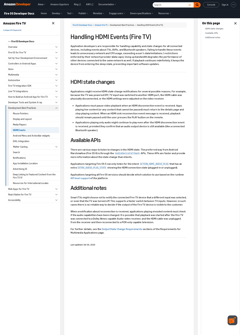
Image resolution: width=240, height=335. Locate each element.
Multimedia (13, 74)
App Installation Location (25, 163)
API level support (80, 178)
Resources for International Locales (30, 183)
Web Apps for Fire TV (18, 189)
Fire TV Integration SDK (19, 85)
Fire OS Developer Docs (19, 13)
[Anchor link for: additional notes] (109, 187)
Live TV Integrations (18, 91)
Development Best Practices (22, 108)
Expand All (17, 30)
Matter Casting (20, 146)
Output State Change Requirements (122, 229)
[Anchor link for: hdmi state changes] (117, 81)
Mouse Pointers (20, 113)
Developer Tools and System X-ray (25, 102)
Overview (12, 47)
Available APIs (211, 33)
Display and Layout (22, 119)
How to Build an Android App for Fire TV (28, 96)
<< (21, 41)
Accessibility (14, 200)
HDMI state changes (214, 28)
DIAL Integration (21, 141)
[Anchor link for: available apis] (103, 139)
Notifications (19, 157)
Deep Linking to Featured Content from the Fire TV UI (34, 176)
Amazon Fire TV (101, 25)
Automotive (14, 80)
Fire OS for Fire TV (17, 52)
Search (16, 152)
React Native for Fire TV (19, 194)
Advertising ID (20, 169)
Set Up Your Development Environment (27, 58)
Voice (10, 69)
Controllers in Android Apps (22, 63)
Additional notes (212, 37)
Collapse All (7, 30)
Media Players (19, 124)
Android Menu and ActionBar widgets (31, 135)
